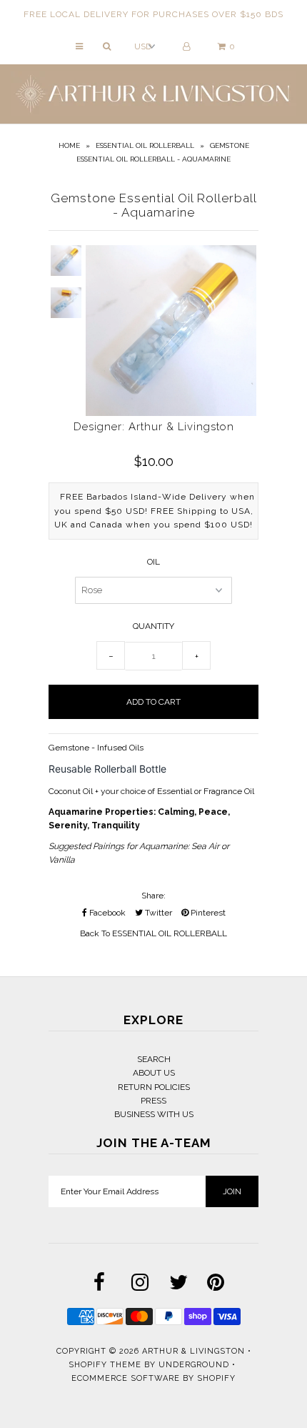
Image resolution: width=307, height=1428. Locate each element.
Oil (153, 562)
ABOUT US (154, 1073)
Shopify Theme (105, 1364)
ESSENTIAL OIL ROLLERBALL (145, 145)
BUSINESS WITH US (153, 1114)
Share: (153, 896)
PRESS (153, 1101)
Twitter (157, 913)
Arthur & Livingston (193, 1351)
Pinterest (207, 913)
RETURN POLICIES (154, 1087)
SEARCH (154, 1059)
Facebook (106, 913)
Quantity (153, 626)
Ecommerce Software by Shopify (153, 1378)
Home (69, 145)
